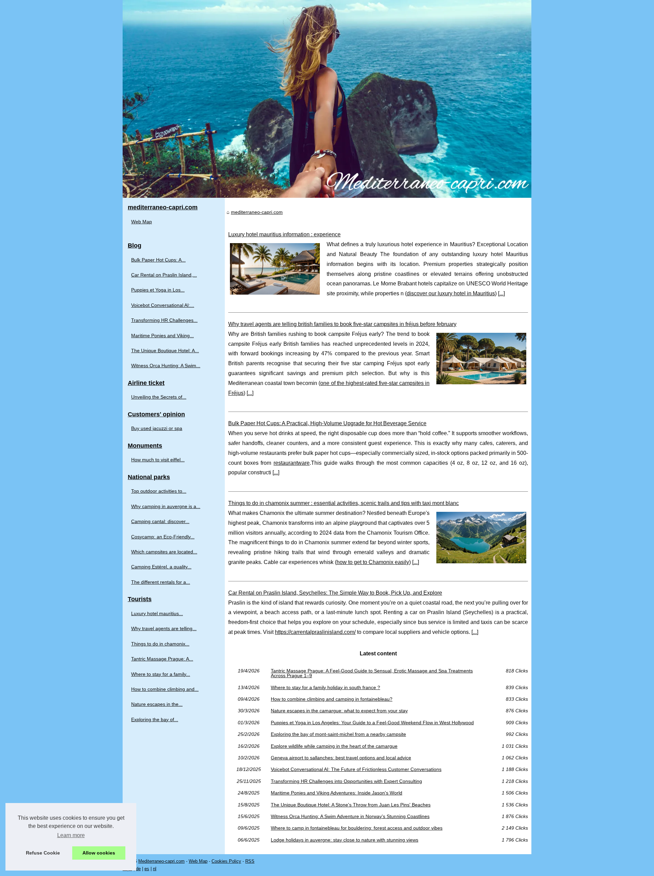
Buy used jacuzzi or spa (156, 428)
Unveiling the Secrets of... (158, 397)
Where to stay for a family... (160, 674)
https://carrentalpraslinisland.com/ (315, 632)
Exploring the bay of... (154, 719)
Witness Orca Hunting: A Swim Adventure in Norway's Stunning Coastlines (350, 816)
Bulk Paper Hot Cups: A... (158, 260)
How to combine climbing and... (165, 689)
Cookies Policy (226, 861)
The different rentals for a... (160, 582)
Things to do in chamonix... (160, 644)
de (138, 868)
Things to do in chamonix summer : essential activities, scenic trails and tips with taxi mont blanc (343, 503)
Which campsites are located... (164, 551)
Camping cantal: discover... (160, 521)
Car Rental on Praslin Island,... (164, 275)
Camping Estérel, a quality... (161, 566)
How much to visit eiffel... (158, 459)
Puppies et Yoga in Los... (158, 290)
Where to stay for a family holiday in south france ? (325, 687)
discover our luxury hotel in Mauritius (451, 293)
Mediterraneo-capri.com (161, 861)
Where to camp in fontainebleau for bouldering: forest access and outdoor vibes (356, 828)
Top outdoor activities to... (158, 491)
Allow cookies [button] (98, 853)
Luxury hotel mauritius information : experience (284, 234)
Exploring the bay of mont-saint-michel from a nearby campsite (338, 734)
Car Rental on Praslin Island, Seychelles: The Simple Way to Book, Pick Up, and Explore (335, 593)
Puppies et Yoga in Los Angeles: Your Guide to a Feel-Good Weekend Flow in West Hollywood (372, 722)
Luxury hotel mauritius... (157, 613)
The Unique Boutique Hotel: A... (165, 350)
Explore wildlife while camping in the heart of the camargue (334, 746)
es (146, 868)
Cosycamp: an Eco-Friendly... (162, 536)
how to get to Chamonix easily (373, 562)
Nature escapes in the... (157, 704)
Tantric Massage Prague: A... (162, 659)
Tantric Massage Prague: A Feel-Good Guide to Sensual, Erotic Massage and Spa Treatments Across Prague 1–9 (372, 673)
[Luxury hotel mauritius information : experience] (275, 268)
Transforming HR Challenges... (164, 320)
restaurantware (292, 463)
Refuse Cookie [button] (43, 853)
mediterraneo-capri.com (257, 212)
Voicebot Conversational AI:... (162, 305)
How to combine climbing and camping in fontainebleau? (331, 699)
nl (154, 868)
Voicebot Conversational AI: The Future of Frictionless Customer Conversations (356, 769)
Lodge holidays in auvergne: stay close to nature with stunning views (344, 839)
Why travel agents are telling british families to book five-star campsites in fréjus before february (342, 324)
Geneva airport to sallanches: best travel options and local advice (341, 757)
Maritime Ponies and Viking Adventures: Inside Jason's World (336, 792)
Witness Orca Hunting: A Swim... (165, 365)
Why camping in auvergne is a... (165, 506)
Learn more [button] (71, 835)
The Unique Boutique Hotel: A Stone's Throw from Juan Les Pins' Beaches (351, 804)
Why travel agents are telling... (164, 628)
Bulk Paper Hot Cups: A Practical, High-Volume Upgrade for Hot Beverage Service (327, 423)
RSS (249, 861)
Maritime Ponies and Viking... (162, 335)
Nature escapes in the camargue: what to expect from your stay (339, 710)
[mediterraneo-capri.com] (327, 99)
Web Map (141, 221)
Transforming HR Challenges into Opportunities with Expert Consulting (346, 781)
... (501, 293)
